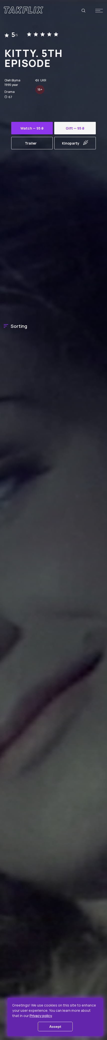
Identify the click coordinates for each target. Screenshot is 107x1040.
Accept (55, 1027)
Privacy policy (41, 1015)
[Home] (23, 10)
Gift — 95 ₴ (75, 128)
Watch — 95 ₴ (32, 128)
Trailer (31, 143)
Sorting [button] (19, 326)
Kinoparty (70, 143)
